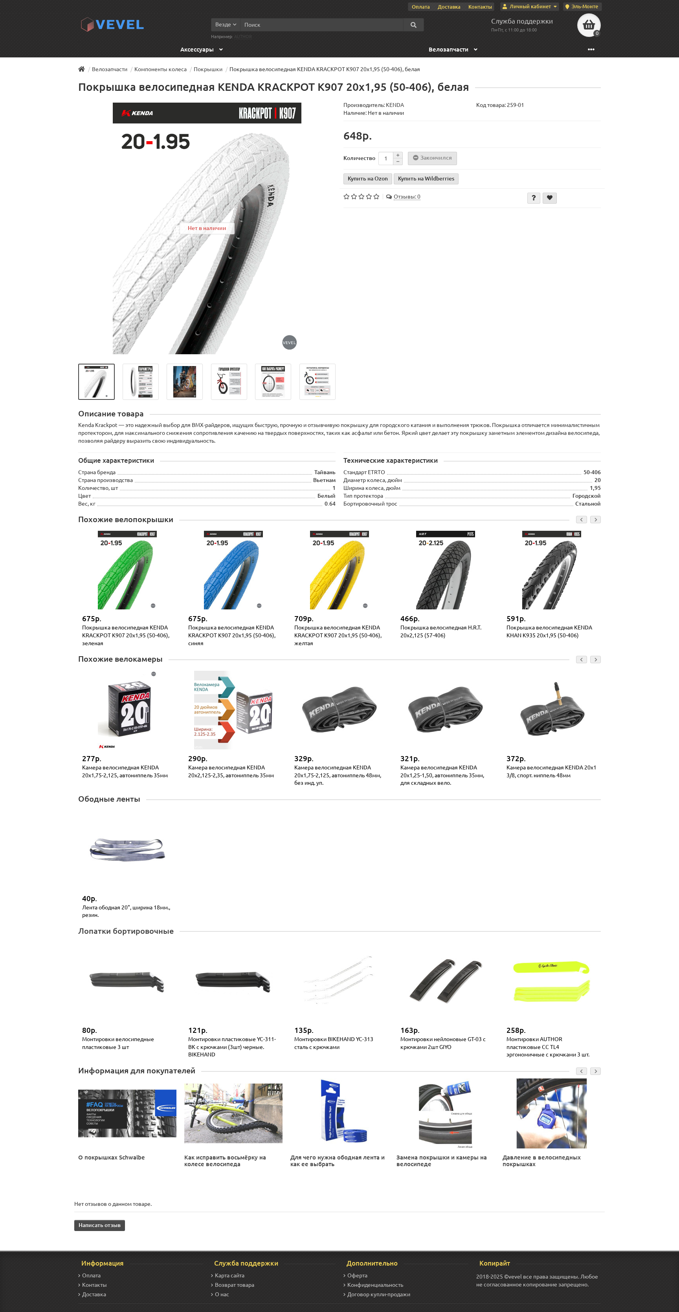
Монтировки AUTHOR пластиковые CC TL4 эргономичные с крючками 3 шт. (547, 1047)
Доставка (449, 6)
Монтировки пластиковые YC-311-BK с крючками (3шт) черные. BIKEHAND (232, 1047)
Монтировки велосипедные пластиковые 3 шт (118, 1043)
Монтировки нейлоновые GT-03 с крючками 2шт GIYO (443, 1043)
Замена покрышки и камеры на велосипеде (441, 1160)
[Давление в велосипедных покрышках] (552, 1113)
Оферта (357, 1275)
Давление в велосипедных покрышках (542, 1160)
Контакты (480, 6)
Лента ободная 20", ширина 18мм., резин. (126, 911)
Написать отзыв (100, 1225)
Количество (359, 158)
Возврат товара (234, 1285)
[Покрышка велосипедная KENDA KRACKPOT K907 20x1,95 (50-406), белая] (96, 382)
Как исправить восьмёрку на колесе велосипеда (225, 1160)
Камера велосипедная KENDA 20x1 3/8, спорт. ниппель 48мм (551, 771)
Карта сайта (229, 1275)
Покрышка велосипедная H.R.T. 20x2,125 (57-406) (440, 631)
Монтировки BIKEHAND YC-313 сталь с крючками (333, 1043)
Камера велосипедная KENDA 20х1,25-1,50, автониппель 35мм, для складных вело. (442, 775)
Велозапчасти (449, 49)
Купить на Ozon (368, 178)
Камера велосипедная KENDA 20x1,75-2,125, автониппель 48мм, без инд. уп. (337, 775)
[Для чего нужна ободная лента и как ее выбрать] (339, 1113)
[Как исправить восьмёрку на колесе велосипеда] (233, 1113)
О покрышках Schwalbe (111, 1157)
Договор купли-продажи (378, 1294)
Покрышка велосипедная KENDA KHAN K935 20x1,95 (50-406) (549, 631)
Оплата (421, 6)
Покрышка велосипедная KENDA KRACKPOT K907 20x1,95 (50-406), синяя (231, 635)
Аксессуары (197, 49)
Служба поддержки (522, 21)
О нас (222, 1294)
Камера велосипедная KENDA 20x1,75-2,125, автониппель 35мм (125, 771)
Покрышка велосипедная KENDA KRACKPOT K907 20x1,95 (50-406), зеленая (125, 635)
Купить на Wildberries (426, 178)
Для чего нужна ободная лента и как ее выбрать (337, 1160)
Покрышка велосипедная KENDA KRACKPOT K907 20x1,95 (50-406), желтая (338, 635)
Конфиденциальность (375, 1285)
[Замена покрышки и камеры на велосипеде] (445, 1113)
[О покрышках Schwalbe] (127, 1113)
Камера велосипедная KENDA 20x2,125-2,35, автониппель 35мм (231, 771)
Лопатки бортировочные (126, 931)
